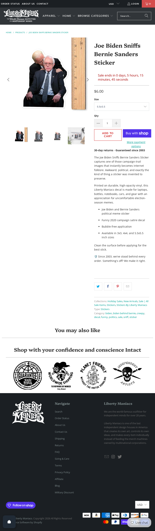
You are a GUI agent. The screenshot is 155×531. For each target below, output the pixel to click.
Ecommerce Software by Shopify (24, 522)
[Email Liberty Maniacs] (107, 457)
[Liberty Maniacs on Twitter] (120, 457)
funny (104, 317)
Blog (57, 485)
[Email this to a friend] (128, 286)
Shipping (60, 438)
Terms (58, 465)
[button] (51, 16)
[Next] (87, 79)
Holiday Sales (115, 301)
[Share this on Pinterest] (118, 286)
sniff (125, 317)
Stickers (111, 305)
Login (135, 3)
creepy (140, 313)
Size (96, 99)
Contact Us (61, 431)
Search (58, 411)
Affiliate (59, 479)
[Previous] (9, 79)
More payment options (136, 144)
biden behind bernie (124, 313)
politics (113, 317)
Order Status (10, 3)
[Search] (146, 16)
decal (97, 317)
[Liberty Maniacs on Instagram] (113, 457)
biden (108, 313)
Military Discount (64, 492)
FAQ (57, 452)
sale (120, 317)
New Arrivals (131, 301)
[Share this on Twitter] (98, 286)
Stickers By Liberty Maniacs (132, 305)
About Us (28, 3)
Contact (42, 3)
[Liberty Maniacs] (21, 16)
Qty (96, 115)
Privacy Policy (62, 472)
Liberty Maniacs (23, 518)
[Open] (9, 521)
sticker (133, 317)
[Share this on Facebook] (108, 286)
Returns (59, 445)
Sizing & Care (62, 458)
